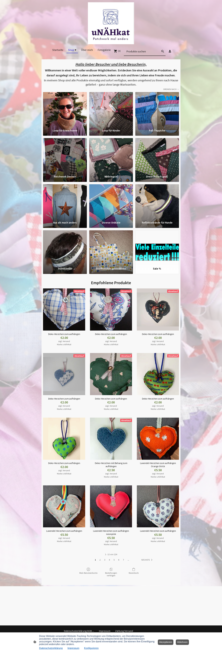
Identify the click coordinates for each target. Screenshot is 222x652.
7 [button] (123, 559)
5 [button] (114, 559)
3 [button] (104, 559)
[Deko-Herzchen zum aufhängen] (64, 439)
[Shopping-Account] (170, 51)
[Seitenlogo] (111, 23)
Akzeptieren (165, 642)
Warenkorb (134, 573)
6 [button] (118, 559)
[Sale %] (157, 247)
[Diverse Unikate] (111, 201)
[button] (147, 559)
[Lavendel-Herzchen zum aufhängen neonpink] (111, 506)
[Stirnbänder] (65, 247)
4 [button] (109, 559)
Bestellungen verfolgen (111, 574)
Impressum (73, 648)
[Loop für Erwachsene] (65, 109)
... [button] (128, 559)
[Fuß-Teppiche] (157, 109)
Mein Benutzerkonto (88, 573)
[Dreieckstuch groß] (157, 155)
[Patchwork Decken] (65, 155)
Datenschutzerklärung (51, 648)
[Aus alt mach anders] (65, 201)
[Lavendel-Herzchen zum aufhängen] (64, 506)
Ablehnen (182, 642)
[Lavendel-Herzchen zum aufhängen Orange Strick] (158, 439)
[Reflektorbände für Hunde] (157, 201)
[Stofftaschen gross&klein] (111, 247)
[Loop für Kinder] (111, 109)
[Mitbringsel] (111, 155)
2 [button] (100, 559)
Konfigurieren (91, 648)
